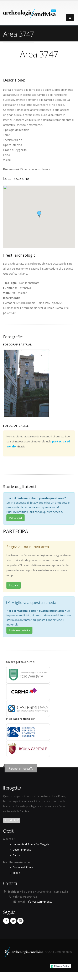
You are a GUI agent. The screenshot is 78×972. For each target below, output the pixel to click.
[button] (39, 214)
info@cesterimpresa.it (40, 901)
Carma (17, 855)
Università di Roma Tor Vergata (31, 844)
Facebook (6, 921)
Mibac (16, 872)
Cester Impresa (22, 849)
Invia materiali (19, 630)
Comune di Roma (23, 867)
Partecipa (15, 518)
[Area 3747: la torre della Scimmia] (26, 383)
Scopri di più (11, 820)
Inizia (13, 585)
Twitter (13, 921)
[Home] (29, 12)
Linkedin (20, 921)
